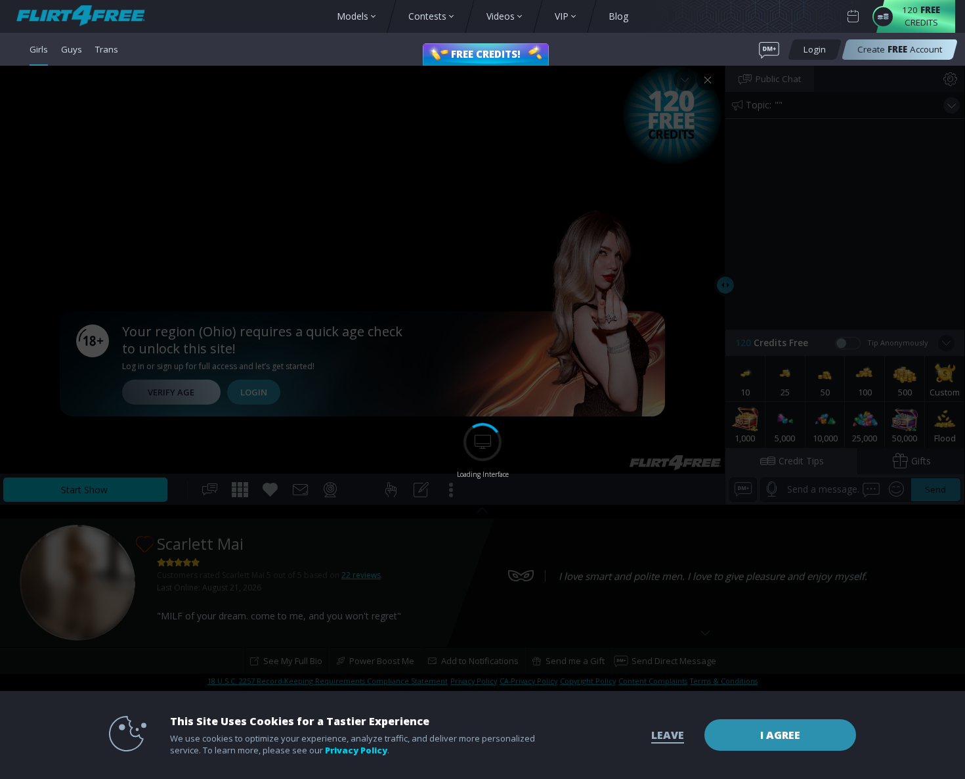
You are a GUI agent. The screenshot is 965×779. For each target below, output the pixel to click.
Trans (106, 49)
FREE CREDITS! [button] (486, 53)
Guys (71, 49)
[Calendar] (853, 17)
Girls (39, 49)
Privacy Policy (356, 750)
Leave (667, 735)
